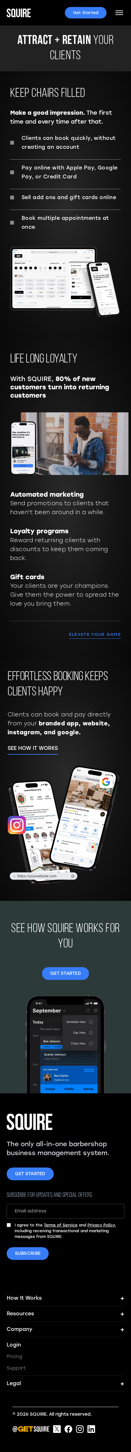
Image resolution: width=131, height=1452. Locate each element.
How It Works (66, 1298)
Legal (66, 1383)
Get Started (86, 13)
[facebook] (68, 1429)
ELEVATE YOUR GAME (95, 634)
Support (16, 1368)
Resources (66, 1314)
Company (66, 1329)
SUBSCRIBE (28, 1253)
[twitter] (57, 1429)
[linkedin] (91, 1429)
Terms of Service (61, 1225)
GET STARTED (65, 973)
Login (14, 1345)
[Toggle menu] (119, 13)
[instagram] (80, 1429)
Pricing (14, 1356)
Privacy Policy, (101, 1225)
